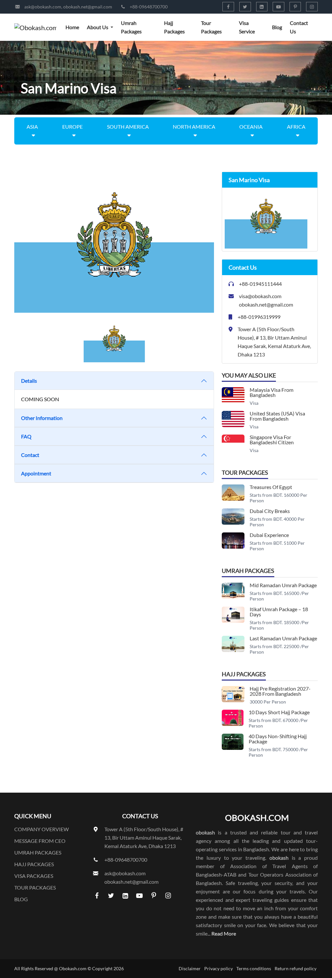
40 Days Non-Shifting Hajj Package (278, 738)
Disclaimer (190, 968)
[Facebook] (228, 6)
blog (21, 899)
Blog (277, 27)
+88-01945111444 (260, 284)
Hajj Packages (174, 27)
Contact (30, 455)
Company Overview (41, 829)
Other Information (42, 418)
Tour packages (35, 887)
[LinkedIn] (262, 6)
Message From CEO (39, 841)
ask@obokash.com (42, 6)
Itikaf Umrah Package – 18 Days (279, 611)
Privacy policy (218, 968)
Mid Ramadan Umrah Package (283, 585)
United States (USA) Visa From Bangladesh (277, 416)
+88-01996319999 (259, 317)
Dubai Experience (269, 535)
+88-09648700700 (149, 6)
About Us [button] (98, 27)
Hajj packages (34, 864)
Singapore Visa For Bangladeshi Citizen (272, 439)
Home (72, 27)
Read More (223, 933)
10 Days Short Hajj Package (279, 712)
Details (29, 381)
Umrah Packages (131, 27)
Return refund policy (295, 968)
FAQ (26, 436)
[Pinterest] (295, 6)
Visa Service (247, 27)
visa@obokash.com (260, 296)
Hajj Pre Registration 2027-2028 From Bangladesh (280, 691)
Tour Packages (211, 27)
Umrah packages (37, 852)
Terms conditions (253, 968)
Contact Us (299, 27)
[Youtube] (278, 6)
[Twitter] (245, 6)
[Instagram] (312, 6)
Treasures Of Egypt (271, 487)
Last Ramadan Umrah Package (283, 638)
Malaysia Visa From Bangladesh (271, 392)
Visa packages (33, 876)
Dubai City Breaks (270, 511)
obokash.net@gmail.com (87, 6)
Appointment (36, 473)
